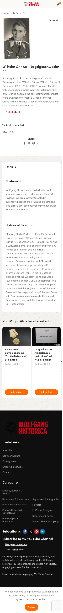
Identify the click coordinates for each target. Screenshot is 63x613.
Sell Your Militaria (11, 455)
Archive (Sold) (20, 13)
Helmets (36, 504)
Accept (31, 607)
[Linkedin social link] (38, 143)
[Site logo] (31, 3)
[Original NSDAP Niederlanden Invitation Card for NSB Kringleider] (46, 336)
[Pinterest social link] (33, 143)
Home (5, 13)
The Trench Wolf (14, 549)
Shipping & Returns (12, 466)
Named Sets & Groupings (45, 521)
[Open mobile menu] (4, 4)
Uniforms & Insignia (42, 510)
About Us (7, 450)
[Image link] (26, 427)
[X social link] (28, 143)
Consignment (9, 461)
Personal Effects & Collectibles (12, 511)
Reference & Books (42, 516)
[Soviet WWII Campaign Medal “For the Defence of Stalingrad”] (16, 336)
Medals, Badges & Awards (12, 492)
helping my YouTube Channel (37, 574)
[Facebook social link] (24, 143)
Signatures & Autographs (45, 499)
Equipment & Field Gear (14, 504)
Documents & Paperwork (15, 499)
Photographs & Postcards (10, 520)
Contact (6, 472)
